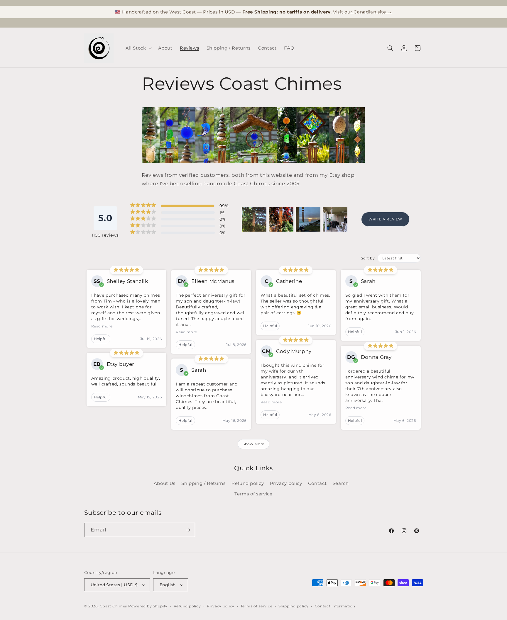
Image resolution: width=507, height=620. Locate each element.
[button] (138, 48)
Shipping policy (293, 606)
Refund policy (247, 483)
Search (341, 483)
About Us (164, 483)
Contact (317, 483)
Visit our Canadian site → (362, 12)
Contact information (335, 606)
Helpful (101, 339)
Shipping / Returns (203, 483)
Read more (102, 326)
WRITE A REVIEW (385, 219)
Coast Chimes (113, 606)
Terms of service (253, 494)
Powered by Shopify (148, 606)
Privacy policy (286, 483)
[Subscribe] (188, 530)
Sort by (368, 258)
